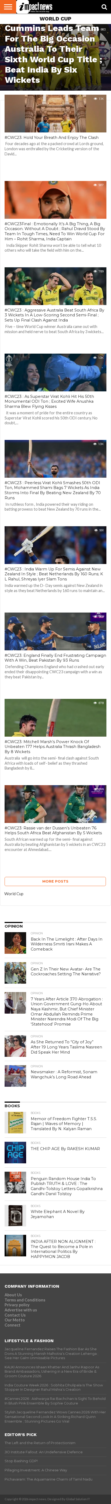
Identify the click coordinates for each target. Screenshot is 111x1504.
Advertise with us (21, 1310)
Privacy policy (17, 1305)
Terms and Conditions (25, 1300)
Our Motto (15, 1320)
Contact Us (15, 1315)
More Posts (55, 881)
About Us (13, 1295)
